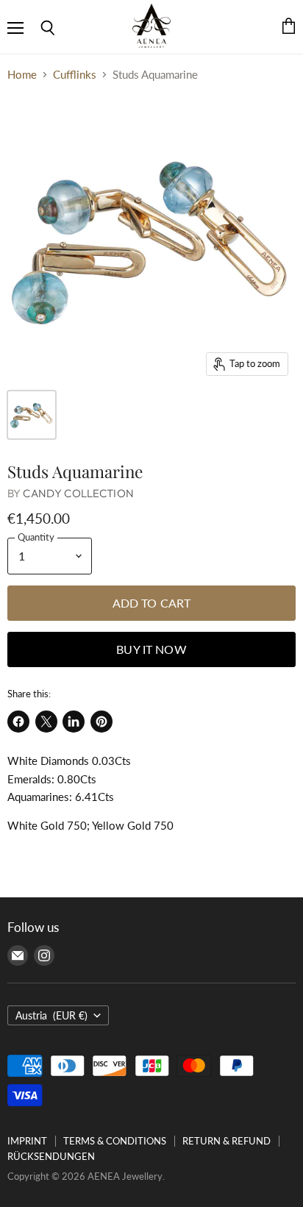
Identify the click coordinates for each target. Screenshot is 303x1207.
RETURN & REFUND (226, 1141)
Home (22, 74)
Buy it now (151, 649)
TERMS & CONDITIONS (114, 1141)
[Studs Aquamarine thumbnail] (31, 414)
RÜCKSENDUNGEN (51, 1156)
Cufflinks (74, 74)
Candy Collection (78, 493)
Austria (51, 1015)
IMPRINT (27, 1141)
